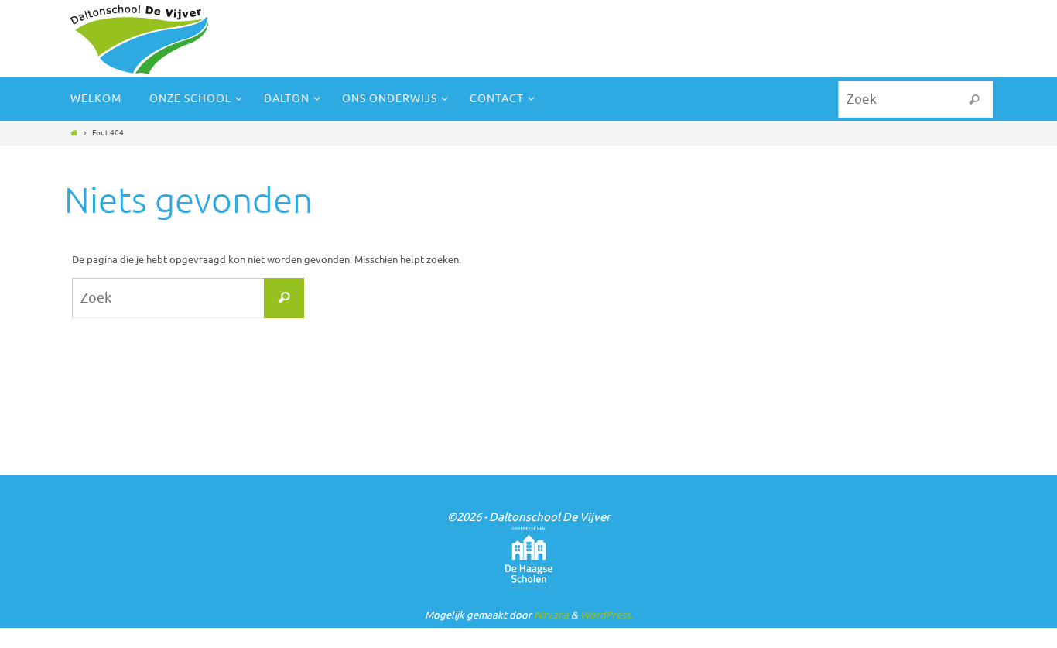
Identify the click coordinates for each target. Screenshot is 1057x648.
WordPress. (606, 615)
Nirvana (551, 615)
